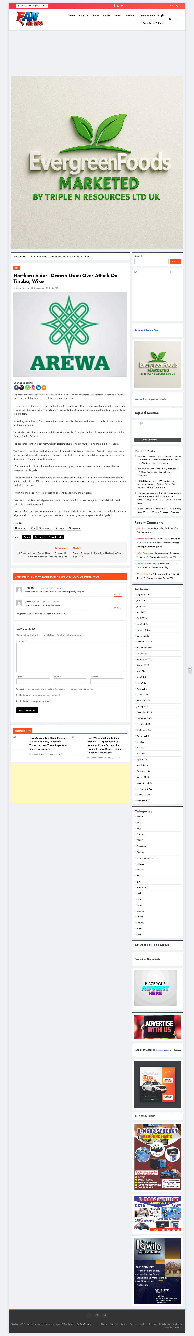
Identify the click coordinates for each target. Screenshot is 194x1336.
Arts (138, 822)
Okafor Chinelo (22, 287)
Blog (139, 828)
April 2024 (142, 759)
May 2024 (141, 753)
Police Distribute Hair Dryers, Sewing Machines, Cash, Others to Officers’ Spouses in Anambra (159, 510)
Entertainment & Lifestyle (151, 15)
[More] (43, 387)
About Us (83, 15)
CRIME (140, 840)
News (16, 268)
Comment (22, 641)
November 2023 (144, 788)
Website (94, 676)
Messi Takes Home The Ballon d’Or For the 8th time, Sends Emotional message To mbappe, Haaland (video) (158, 542)
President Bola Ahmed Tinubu (49, 537)
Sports (96, 15)
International (142, 887)
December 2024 (144, 712)
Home (72, 15)
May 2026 (141, 612)
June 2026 (141, 606)
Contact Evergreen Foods (150, 399)
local (139, 893)
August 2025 (143, 665)
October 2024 (143, 724)
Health (118, 15)
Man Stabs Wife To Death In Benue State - (46, 613)
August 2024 (143, 735)
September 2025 (144, 659)
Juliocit (140, 528)
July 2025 (141, 671)
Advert (140, 816)
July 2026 (141, 600)
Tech (139, 934)
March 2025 (142, 694)
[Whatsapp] (27, 387)
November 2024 (144, 718)
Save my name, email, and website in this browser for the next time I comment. (56, 688)
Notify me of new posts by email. (35, 701)
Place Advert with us (153, 23)
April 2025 (142, 688)
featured (140, 863)
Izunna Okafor (38, 753)
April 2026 (142, 618)
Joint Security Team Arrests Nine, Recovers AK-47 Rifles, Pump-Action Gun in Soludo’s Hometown (158, 472)
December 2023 (144, 783)
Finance (140, 869)
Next (178, 441)
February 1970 (143, 800)
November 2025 (144, 647)
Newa (139, 899)
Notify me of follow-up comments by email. (39, 695)
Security (140, 922)
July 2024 (141, 741)
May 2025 (141, 682)
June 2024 (141, 747)
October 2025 (143, 653)
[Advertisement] (97, 53)
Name (20, 676)
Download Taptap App (146, 330)
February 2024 (143, 771)
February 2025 (143, 700)
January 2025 (143, 706)
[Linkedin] (38, 387)
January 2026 (143, 635)
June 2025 (141, 677)
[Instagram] (32, 387)
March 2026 (142, 624)
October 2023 (143, 794)
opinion (140, 911)
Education (141, 846)
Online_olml (142, 563)
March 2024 (142, 765)
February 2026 (143, 630)
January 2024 (143, 777)
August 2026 (143, 594)
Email (57, 676)
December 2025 (144, 641)
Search (138, 256)
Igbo (139, 881)
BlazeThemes (85, 1324)
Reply (119, 594)
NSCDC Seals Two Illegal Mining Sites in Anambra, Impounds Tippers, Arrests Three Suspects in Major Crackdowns (48, 743)
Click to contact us (161, 1050)
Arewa (27, 537)
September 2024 (145, 730)
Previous (138, 441)
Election (140, 852)
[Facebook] (16, 387)
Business (130, 15)
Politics (106, 15)
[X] (21, 387)
